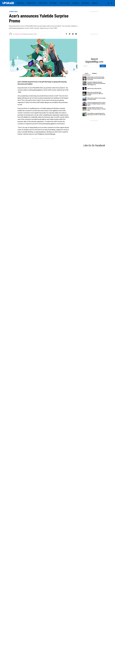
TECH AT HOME (64, 3)
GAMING (94, 3)
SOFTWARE (53, 3)
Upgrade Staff (18, 34)
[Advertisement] (94, 22)
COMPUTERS (43, 3)
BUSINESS (75, 3)
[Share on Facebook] (66, 34)
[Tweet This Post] (69, 34)
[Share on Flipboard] (72, 34)
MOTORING (85, 3)
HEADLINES (20, 3)
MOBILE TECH (31, 3)
